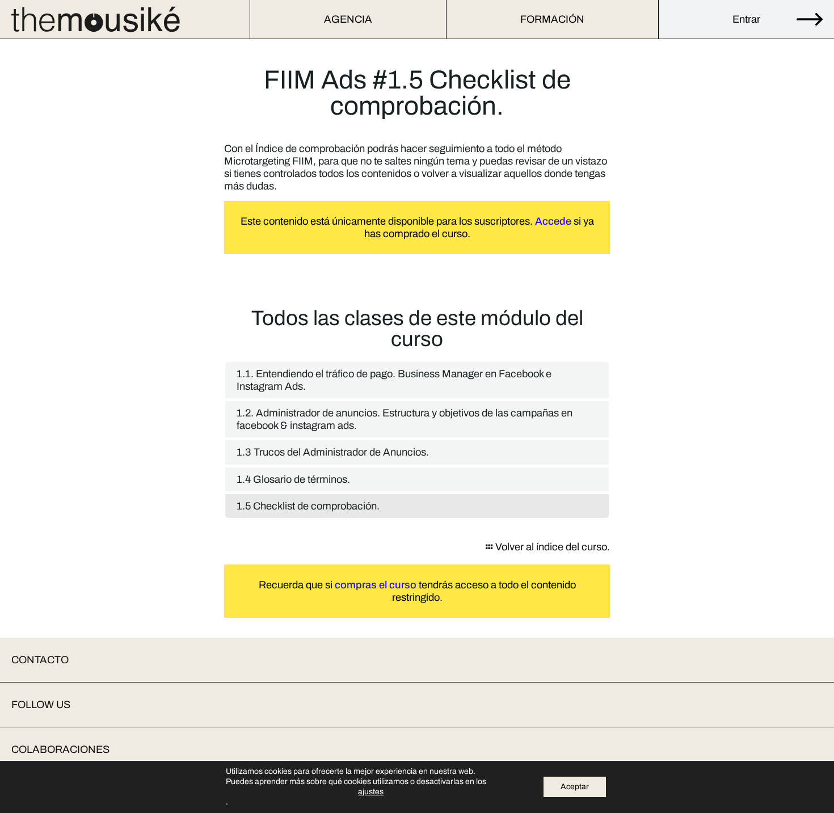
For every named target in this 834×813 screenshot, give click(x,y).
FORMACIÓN (552, 19)
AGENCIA (348, 19)
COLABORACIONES (60, 749)
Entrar (746, 19)
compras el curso (375, 585)
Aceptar (575, 786)
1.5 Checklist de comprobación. (308, 506)
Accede (553, 221)
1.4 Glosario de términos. (293, 479)
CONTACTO (40, 659)
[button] (417, 660)
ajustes (371, 791)
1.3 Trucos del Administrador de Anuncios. (333, 452)
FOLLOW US (40, 704)
